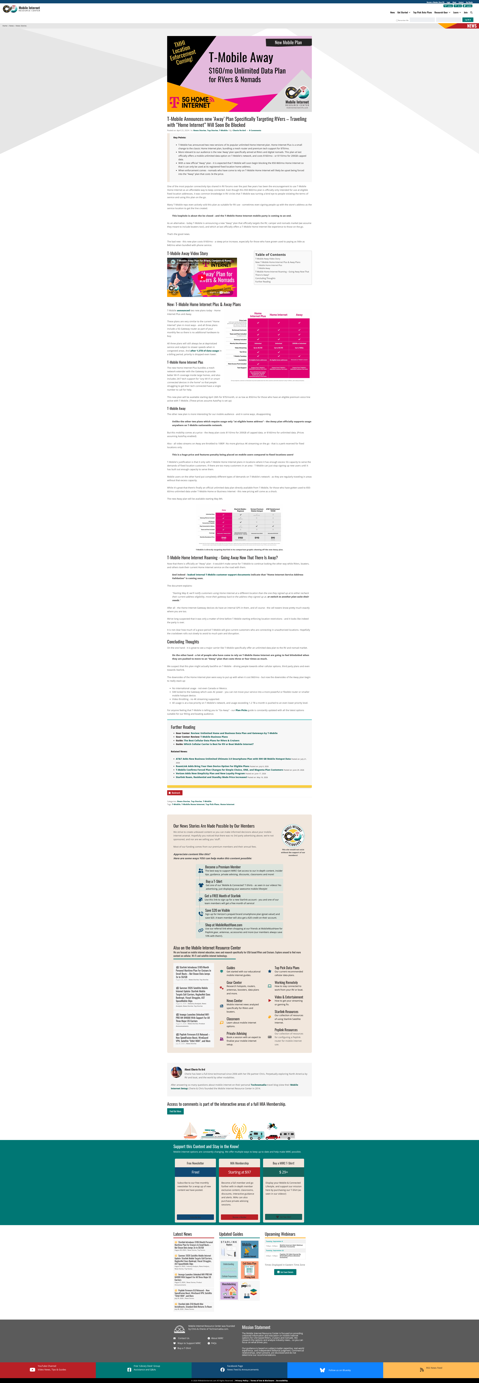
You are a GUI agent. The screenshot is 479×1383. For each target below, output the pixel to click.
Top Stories (212, 130)
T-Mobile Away (263, 268)
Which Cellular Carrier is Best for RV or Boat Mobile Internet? (219, 744)
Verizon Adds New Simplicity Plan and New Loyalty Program (210, 773)
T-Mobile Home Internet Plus (269, 265)
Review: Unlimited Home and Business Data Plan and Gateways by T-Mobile (234, 733)
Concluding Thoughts (265, 278)
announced (183, 310)
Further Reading (263, 281)
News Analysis (204, 1266)
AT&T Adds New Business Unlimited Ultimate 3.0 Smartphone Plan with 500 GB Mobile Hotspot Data (233, 758)
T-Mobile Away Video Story (267, 258)
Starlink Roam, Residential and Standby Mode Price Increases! (211, 777)
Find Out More (175, 1111)
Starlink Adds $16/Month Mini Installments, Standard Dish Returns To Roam (193, 1305)
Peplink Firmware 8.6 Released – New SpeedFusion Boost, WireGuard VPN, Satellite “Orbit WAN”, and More (193, 1037)
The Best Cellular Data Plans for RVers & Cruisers (211, 740)
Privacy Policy (241, 1380)
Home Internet (227, 804)
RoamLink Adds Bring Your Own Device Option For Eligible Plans (212, 766)
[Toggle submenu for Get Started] (409, 12)
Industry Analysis (194, 1004)
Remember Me (403, 20)
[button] (471, 12)
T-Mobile (223, 130)
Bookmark (176, 792)
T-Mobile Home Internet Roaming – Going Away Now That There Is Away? (282, 273)
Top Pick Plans (212, 804)
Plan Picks (241, 710)
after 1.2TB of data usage (204, 350)
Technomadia (258, 1084)
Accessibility (282, 1380)
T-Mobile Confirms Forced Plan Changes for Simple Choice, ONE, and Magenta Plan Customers (229, 769)
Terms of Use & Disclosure (262, 1380)
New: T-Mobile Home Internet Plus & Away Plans (277, 262)
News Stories (199, 130)
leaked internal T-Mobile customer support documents (218, 574)
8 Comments (255, 130)
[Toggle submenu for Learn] (460, 12)
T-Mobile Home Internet (193, 804)
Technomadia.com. (219, 1328)
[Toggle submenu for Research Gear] (449, 12)
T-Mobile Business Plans (214, 736)
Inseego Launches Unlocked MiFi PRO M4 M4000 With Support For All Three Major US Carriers (193, 1018)
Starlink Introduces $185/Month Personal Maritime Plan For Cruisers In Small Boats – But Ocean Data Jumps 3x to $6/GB (193, 972)
